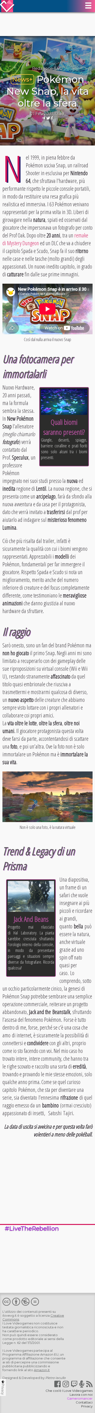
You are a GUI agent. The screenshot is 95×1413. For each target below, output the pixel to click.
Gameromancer (80, 1398)
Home (42, 63)
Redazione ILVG (47, 68)
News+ (53, 63)
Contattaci (84, 1402)
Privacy (87, 1406)
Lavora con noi (81, 1394)
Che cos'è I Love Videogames (69, 1391)
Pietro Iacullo (55, 1378)
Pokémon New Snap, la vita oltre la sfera (47, 91)
